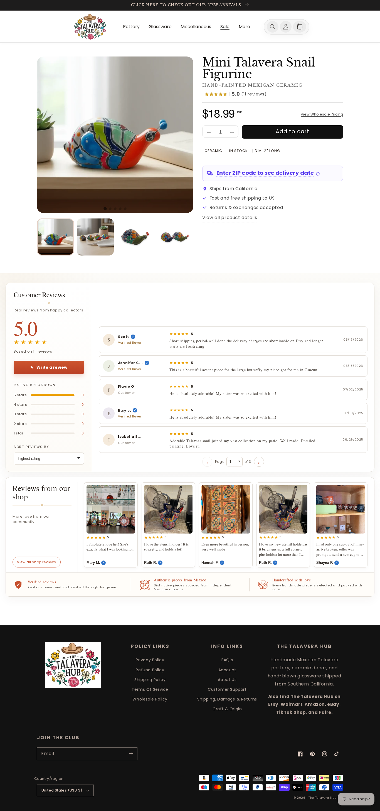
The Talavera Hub (323, 798)
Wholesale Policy (149, 699)
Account (227, 670)
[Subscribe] (131, 754)
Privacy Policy (150, 660)
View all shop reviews (36, 562)
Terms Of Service (150, 689)
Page (233, 461)
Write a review (48, 367)
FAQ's (227, 660)
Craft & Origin (227, 709)
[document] (115, 134)
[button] (272, 27)
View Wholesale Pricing (322, 114)
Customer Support (227, 689)
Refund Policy (150, 670)
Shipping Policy (150, 679)
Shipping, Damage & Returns (227, 699)
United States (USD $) (61, 790)
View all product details (229, 218)
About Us (227, 679)
